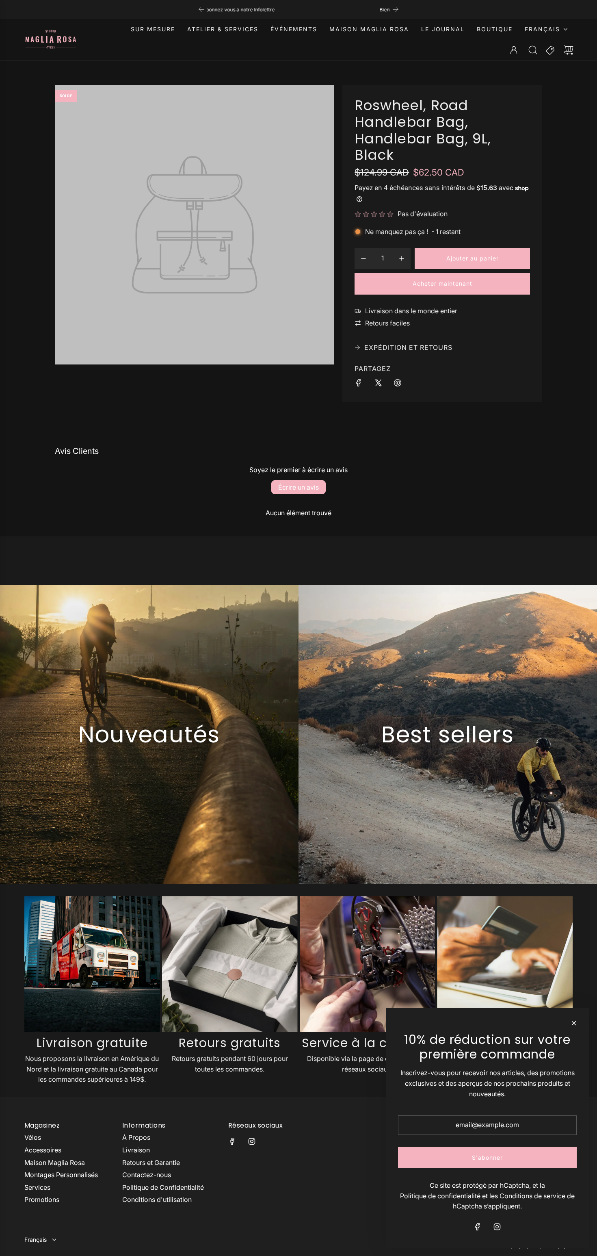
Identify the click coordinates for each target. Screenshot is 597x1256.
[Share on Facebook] (359, 384)
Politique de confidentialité (440, 1196)
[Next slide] (395, 9)
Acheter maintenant (442, 283)
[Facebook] (232, 1141)
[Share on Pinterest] (398, 384)
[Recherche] (533, 50)
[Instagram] (252, 1141)
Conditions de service (532, 1196)
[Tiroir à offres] (551, 50)
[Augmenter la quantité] (402, 258)
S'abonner (487, 1157)
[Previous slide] (201, 9)
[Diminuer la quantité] (363, 258)
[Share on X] (378, 384)
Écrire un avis (298, 487)
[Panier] (569, 50)
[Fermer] (574, 1023)
